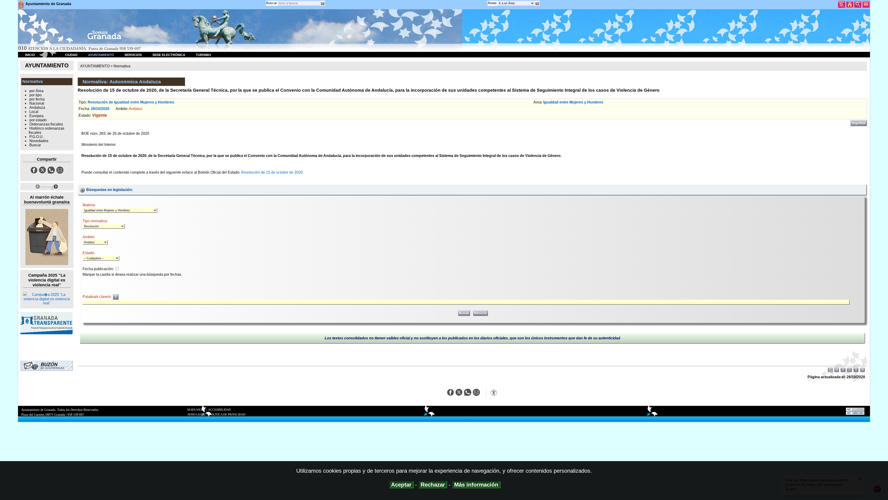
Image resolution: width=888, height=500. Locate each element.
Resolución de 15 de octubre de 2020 (272, 172)
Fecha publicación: (98, 269)
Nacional (36, 103)
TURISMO (203, 55)
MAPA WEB (195, 409)
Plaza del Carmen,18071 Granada (43, 414)
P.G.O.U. (36, 137)
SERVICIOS (133, 55)
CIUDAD (71, 55)
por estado (38, 120)
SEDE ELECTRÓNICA (168, 55)
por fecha (37, 99)
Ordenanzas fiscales (46, 124)
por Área (36, 91)
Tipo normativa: (95, 221)
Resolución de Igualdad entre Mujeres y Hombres (131, 102)
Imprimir (858, 123)
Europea (36, 116)
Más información (476, 484)
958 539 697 (76, 414)
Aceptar (401, 484)
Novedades (38, 141)
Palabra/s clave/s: (98, 297)
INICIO (30, 55)
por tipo (35, 95)
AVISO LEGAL (196, 414)
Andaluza (37, 107)
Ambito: (89, 237)
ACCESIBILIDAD (219, 409)
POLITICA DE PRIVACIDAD (227, 414)
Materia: (89, 205)
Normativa (122, 66)
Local (33, 112)
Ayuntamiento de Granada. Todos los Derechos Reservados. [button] (60, 412)
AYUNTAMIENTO (101, 55)
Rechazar (433, 484)
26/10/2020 (100, 109)
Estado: (89, 253)
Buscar (271, 3)
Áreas (493, 3)
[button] (537, 3)
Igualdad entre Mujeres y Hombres (573, 102)
